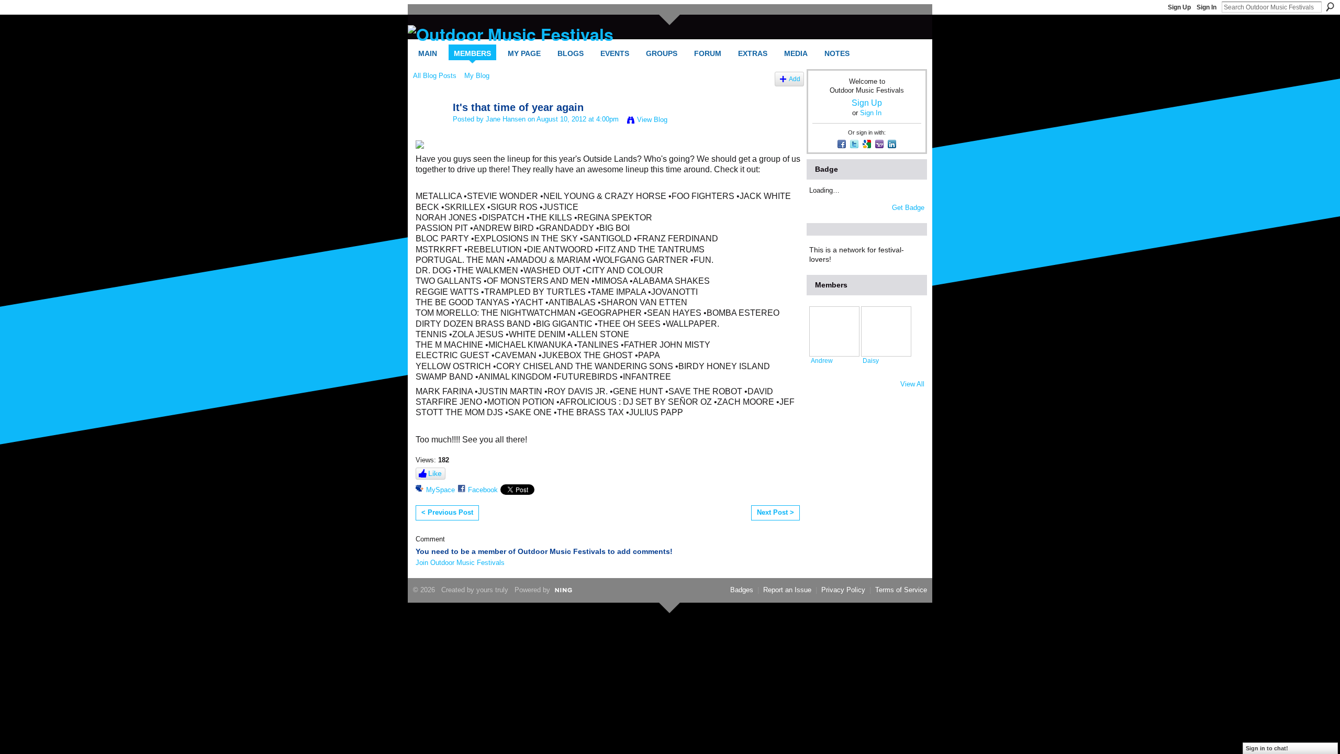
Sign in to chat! (1267, 748)
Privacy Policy (843, 590)
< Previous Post (447, 512)
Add (794, 78)
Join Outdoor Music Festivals (460, 563)
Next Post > (775, 512)
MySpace (440, 490)
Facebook (483, 490)
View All (912, 384)
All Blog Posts (434, 76)
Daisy (871, 360)
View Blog (652, 120)
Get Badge (908, 208)
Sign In (1206, 7)
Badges (741, 590)
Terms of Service (901, 590)
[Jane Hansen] (429, 130)
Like (435, 473)
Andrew (822, 360)
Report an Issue (787, 590)
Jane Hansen (506, 119)
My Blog (476, 76)
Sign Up (1179, 7)
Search (1330, 7)
